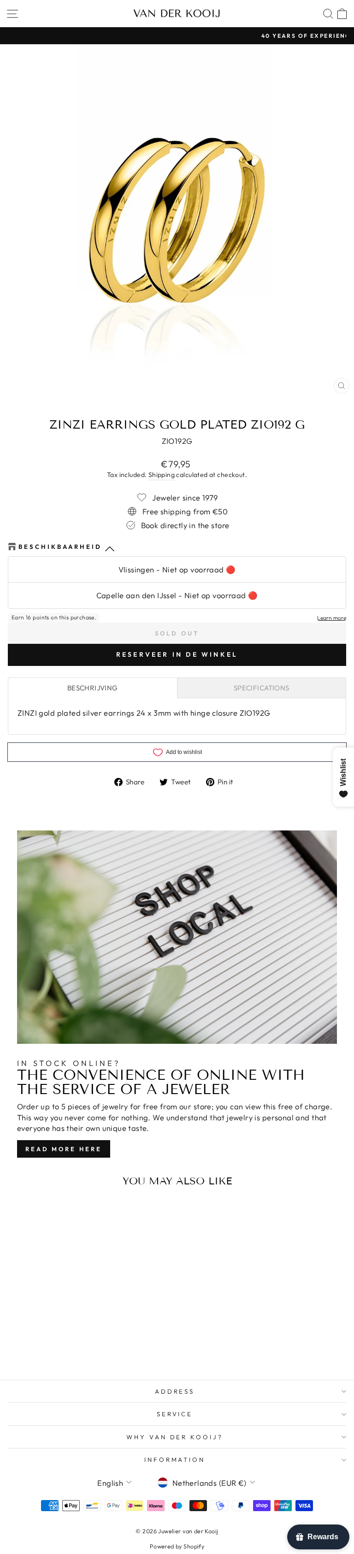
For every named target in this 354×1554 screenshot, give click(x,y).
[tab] (92, 687)
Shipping (161, 475)
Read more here (63, 1149)
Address (175, 1391)
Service (175, 1414)
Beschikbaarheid (60, 546)
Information (175, 1459)
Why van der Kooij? (175, 1437)
